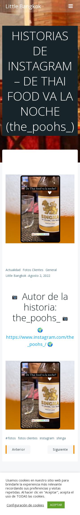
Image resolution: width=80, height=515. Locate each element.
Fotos (12, 438)
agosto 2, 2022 (39, 275)
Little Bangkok (16, 275)
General (51, 270)
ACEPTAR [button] (56, 505)
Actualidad (13, 270)
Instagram (47, 438)
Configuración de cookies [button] (25, 505)
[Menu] (70, 6)
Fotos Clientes (33, 270)
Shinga (61, 438)
